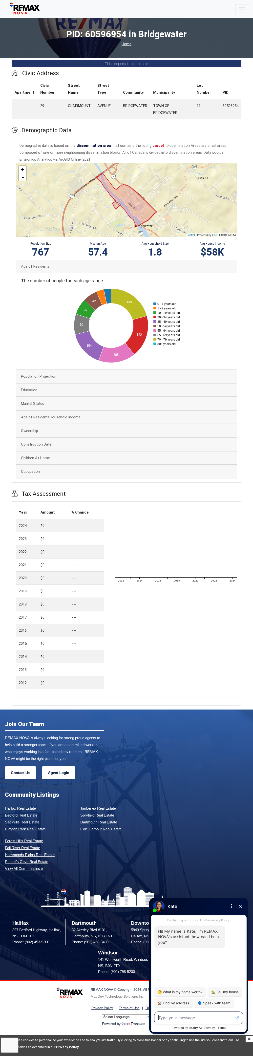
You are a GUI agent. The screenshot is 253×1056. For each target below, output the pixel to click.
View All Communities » (24, 868)
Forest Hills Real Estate (24, 841)
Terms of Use (129, 1008)
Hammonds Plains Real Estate (30, 855)
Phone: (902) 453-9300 (30, 942)
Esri (214, 235)
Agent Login (58, 773)
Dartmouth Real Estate (98, 822)
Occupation (30, 471)
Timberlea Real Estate (98, 808)
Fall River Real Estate (22, 848)
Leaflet (191, 235)
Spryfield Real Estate (97, 815)
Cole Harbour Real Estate (101, 829)
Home (126, 44)
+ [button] (22, 169)
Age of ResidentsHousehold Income (51, 417)
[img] (249, 1039)
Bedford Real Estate (21, 815)
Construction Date (36, 444)
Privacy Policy (67, 1047)
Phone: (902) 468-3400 (90, 942)
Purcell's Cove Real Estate (26, 862)
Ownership (29, 431)
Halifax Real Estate (20, 808)
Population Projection (38, 376)
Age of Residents (35, 266)
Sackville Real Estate (22, 822)
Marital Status (32, 403)
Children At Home (35, 458)
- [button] (22, 176)
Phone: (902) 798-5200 (116, 972)
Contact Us (20, 773)
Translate (138, 1024)
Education (29, 390)
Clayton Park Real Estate (25, 829)
